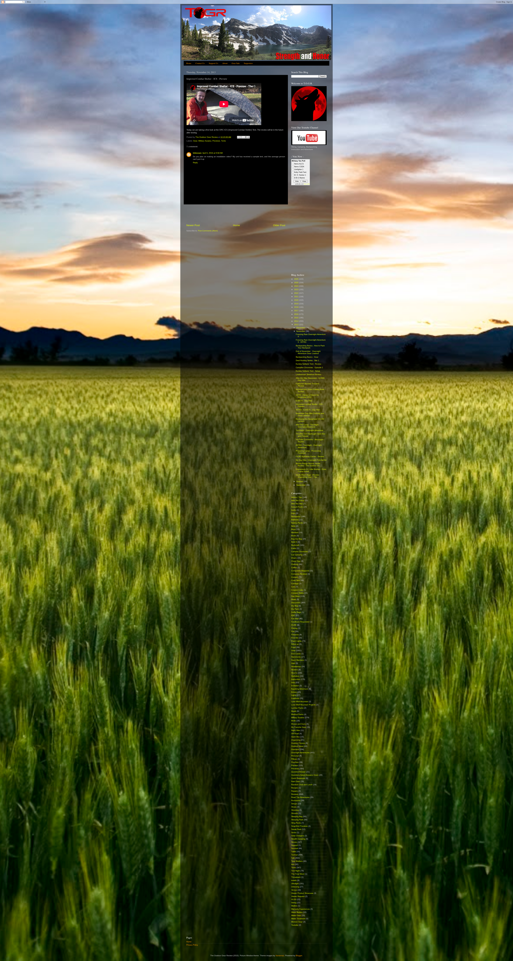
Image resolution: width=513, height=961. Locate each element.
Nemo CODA (299, 167)
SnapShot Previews (299, 826)
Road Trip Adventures (300, 797)
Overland (295, 749)
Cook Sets (295, 580)
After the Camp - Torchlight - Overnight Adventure (308, 426)
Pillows (294, 759)
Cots (293, 587)
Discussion (295, 603)
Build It (294, 542)
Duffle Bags (296, 612)
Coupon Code (297, 590)
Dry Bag (294, 606)
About (225, 63)
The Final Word (297, 874)
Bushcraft (295, 545)
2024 (296, 286)
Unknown (197, 153)
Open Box (295, 737)
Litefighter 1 (298, 169)
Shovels (294, 813)
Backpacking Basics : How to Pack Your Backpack (310, 347)
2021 (296, 297)
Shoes (294, 807)
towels (294, 880)
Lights (293, 695)
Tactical (294, 855)
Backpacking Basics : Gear (307, 357)
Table (293, 852)
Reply (195, 163)
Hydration (295, 676)
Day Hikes (295, 596)
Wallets (294, 906)
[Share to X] (243, 137)
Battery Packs (297, 523)
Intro (293, 683)
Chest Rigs (295, 561)
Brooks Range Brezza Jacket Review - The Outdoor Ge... (308, 465)
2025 (296, 283)
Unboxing (295, 887)
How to (294, 673)
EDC (293, 615)
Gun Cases (296, 654)
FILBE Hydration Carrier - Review (310, 456)
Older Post (279, 225)
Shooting (295, 810)
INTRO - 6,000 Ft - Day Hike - (308, 410)
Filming (294, 628)
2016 (296, 314)
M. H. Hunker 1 (300, 175)
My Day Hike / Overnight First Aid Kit (311, 460)
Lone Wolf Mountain (299, 702)
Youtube (294, 925)
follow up (295, 644)
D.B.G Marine (299, 178)
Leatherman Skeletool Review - (309, 374)
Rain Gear (295, 781)
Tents (223, 141)
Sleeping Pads (297, 820)
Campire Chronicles (299, 552)
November (301, 331)
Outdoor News (297, 746)
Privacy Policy (192, 945)
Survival (294, 848)
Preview (294, 765)
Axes (293, 513)
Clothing (294, 564)
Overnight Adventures (300, 753)
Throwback (296, 877)
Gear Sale (236, 63)
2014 (296, 321)
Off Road (295, 734)
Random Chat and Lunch (301, 785)
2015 (296, 318)
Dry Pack (295, 609)
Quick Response (298, 778)
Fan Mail (295, 619)
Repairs (294, 791)
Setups (294, 804)
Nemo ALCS (299, 164)
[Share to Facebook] (246, 137)
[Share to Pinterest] (248, 137)
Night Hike (295, 730)
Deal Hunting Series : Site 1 (307, 360)
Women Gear (297, 922)
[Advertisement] (235, 214)
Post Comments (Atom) (208, 231)
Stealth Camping (298, 839)
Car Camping (296, 555)
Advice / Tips (296, 497)
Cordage (295, 584)
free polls (307, 184)
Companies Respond (300, 571)
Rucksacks (295, 801)
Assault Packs (297, 507)
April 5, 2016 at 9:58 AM (212, 153)
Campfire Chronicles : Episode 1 (309, 368)
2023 (296, 290)
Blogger (299, 956)
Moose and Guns (298, 724)
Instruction (295, 679)
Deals (293, 599)
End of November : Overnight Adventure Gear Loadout (308, 352)
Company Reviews (299, 574)
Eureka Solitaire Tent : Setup (308, 371)
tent (292, 864)
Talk (293, 858)
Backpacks (295, 517)
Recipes (294, 788)
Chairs (294, 558)
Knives (294, 692)
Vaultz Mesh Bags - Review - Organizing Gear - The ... (308, 476)
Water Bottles (296, 912)
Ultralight (295, 884)
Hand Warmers (297, 660)
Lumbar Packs (297, 708)
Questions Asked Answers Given (304, 775)
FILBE (293, 625)
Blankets (294, 533)
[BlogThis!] (241, 137)
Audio (293, 510)
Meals (293, 711)
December (301, 328)
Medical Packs (297, 714)
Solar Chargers (297, 836)
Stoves (294, 842)
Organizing (295, 740)
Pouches (295, 762)
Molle (293, 721)
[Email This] (238, 137)
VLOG (293, 899)
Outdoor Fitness (298, 743)
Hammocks (296, 657)
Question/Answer (298, 772)
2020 (296, 300)
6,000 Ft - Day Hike (304, 401)
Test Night (295, 871)
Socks (293, 833)
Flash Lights (296, 641)
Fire (293, 631)
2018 (296, 307)
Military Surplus (204, 141)
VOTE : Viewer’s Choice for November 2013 (307, 396)
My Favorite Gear (298, 727)
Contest (294, 577)
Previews (216, 141)
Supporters (248, 63)
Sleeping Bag (296, 817)
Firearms (295, 635)
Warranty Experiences (300, 909)
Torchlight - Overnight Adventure (309, 430)
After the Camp (297, 501)
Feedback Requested (300, 622)
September (301, 485)
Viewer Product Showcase (302, 893)
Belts (293, 526)
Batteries (295, 520)
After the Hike (297, 504)
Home (188, 63)
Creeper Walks (297, 593)
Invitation (295, 686)
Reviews (294, 794)
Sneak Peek (296, 829)
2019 (296, 304)
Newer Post (193, 225)
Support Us (213, 63)
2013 (296, 325)
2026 (296, 279)
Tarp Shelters (297, 861)
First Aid (294, 638)
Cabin (293, 548)
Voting (293, 903)
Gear (195, 141)
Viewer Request (298, 896)
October (300, 481)
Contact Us (200, 63)
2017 (296, 311)
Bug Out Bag (296, 539)
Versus (294, 890)
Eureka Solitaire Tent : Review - (309, 364)
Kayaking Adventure (299, 689)
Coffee (294, 568)
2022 (296, 293)
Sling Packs (296, 823)
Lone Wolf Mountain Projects (303, 705)
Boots (293, 536)
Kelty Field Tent (300, 172)
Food (293, 647)
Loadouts (295, 698)
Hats (293, 663)
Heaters (294, 670)
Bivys (293, 529)
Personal (295, 756)
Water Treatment (298, 919)
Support (294, 845)
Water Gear (296, 915)
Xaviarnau (280, 956)
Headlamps (296, 667)
